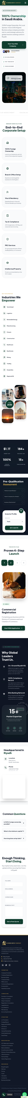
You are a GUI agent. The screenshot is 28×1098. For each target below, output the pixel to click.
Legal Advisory (4, 1006)
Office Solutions (5, 1056)
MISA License (4, 983)
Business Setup (5, 978)
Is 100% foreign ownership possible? (14, 824)
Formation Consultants (7, 998)
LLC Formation (4, 1021)
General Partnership (6, 1032)
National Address (5, 1049)
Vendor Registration (6, 1060)
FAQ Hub (3, 1070)
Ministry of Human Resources (8, 1053)
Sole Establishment (6, 1034)
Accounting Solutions (6, 1013)
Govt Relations (5, 1009)
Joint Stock (4, 1028)
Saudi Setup (4, 1037)
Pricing (3, 1072)
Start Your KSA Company (13, 46)
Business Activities (5, 1081)
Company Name (9, 898)
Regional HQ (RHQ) (6, 1025)
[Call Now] (4, 1094)
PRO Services (4, 1011)
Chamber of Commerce (7, 1047)
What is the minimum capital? (14, 832)
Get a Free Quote (14, 923)
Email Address (9, 890)
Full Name (7, 882)
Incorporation (4, 987)
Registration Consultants (7, 1004)
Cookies (10, 1096)
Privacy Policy (17, 1095)
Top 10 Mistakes (17, 1096)
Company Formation (6, 974)
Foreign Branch (5, 1023)
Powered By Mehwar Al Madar (14, 1092)
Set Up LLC (4, 1030)
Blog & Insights (5, 1068)
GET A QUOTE (14, 529)
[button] (24, 1094)
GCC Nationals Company (7, 1044)
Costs (2, 1075)
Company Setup (5, 981)
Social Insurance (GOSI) (7, 1051)
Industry (7, 519)
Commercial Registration (7, 985)
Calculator (4, 1077)
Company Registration (6, 976)
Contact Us (4, 1079)
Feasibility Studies (5, 990)
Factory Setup (4, 1058)
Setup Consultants (6, 1000)
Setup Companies (5, 1002)
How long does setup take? (14, 840)
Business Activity (9, 906)
